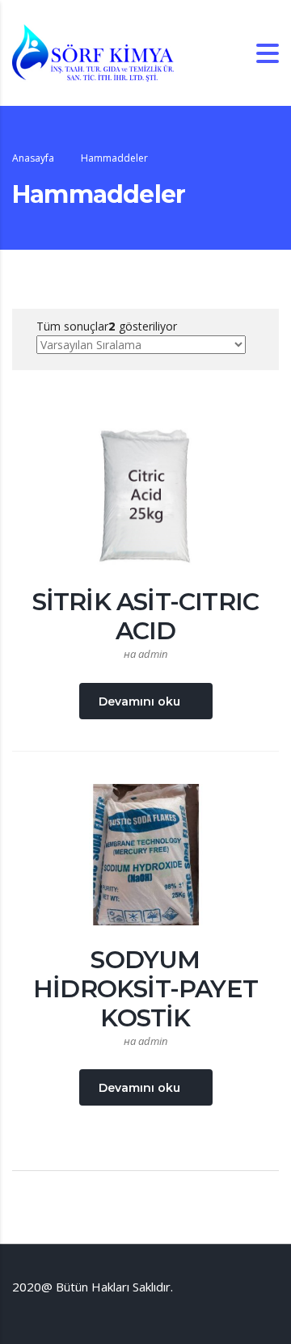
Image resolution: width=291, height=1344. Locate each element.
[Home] (93, 51)
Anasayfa (33, 158)
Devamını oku (139, 701)
